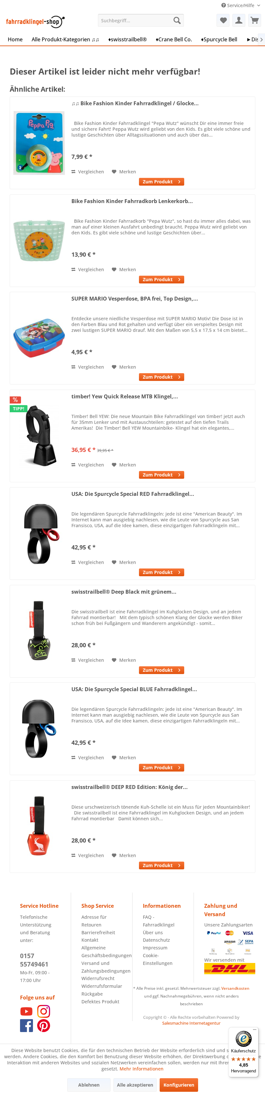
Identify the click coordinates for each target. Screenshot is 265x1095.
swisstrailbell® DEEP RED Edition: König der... (129, 787)
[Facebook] (26, 1030)
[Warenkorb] (254, 20)
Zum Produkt (158, 182)
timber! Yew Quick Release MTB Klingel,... (124, 396)
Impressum (155, 948)
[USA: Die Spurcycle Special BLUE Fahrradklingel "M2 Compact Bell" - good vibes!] (39, 729)
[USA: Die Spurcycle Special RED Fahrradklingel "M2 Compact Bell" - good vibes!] (39, 533)
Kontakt (89, 940)
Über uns (153, 932)
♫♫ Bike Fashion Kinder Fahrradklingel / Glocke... (135, 103)
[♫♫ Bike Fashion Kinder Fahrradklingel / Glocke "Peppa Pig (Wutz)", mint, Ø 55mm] (39, 143)
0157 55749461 (34, 960)
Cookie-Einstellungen (158, 959)
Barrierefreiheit (98, 932)
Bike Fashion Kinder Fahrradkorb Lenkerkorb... (132, 201)
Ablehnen (89, 1085)
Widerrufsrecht (97, 978)
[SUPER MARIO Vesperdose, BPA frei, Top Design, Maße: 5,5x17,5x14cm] (39, 338)
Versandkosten (235, 988)
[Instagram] (43, 1016)
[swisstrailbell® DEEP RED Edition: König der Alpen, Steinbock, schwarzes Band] (39, 826)
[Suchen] (177, 20)
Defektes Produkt (100, 1001)
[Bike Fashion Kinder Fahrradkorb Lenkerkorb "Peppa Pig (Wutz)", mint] (39, 240)
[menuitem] (141, 20)
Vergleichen (90, 172)
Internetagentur (204, 1023)
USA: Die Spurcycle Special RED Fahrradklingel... (132, 494)
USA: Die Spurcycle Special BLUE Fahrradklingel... (134, 689)
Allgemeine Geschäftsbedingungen (101, 951)
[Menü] (255, 1031)
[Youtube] (26, 1016)
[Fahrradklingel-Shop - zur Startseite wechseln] (34, 22)
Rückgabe (92, 994)
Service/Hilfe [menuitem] (241, 5)
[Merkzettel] (223, 20)
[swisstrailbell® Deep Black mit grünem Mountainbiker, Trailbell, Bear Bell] (39, 631)
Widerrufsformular (101, 986)
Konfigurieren (179, 1085)
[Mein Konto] (238, 20)
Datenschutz (156, 940)
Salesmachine (175, 1023)
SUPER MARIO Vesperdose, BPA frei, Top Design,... (134, 298)
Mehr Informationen (142, 1069)
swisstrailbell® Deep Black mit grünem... (123, 591)
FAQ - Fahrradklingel (159, 921)
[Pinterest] (43, 1030)
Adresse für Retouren (94, 921)
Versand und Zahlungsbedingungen (101, 967)
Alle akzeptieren (135, 1085)
